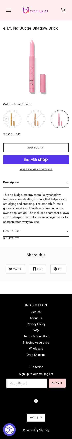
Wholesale (36, 348)
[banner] (35, 10)
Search (36, 312)
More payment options (36, 169)
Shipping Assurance (36, 342)
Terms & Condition (36, 336)
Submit (57, 383)
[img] (36, 401)
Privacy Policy (36, 324)
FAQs (36, 330)
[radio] (12, 119)
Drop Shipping (36, 355)
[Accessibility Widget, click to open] (9, 429)
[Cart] (63, 10)
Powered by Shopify (36, 430)
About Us (36, 318)
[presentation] (6, 119)
